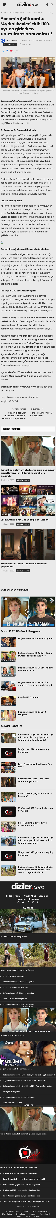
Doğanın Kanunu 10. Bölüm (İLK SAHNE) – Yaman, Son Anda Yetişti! (35, 684)
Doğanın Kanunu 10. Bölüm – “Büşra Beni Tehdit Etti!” (25, 1080)
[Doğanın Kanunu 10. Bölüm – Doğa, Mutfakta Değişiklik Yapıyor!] (8, 656)
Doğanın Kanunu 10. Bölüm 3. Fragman (19, 1097)
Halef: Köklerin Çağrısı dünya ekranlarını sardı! (32, 824)
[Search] (51, 4)
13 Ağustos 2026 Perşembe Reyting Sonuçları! (21, 1190)
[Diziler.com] (28, 4)
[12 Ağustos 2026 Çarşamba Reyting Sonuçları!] (8, 856)
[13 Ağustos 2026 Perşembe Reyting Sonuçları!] (8, 812)
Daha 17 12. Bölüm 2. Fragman (21, 631)
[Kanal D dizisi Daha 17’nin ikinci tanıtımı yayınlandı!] (28, 544)
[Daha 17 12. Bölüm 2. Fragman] (28, 612)
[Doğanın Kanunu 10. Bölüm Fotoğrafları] (28, 955)
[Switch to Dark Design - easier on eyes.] (47, 4)
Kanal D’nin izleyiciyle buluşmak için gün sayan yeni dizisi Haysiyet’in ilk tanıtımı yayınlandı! (36, 840)
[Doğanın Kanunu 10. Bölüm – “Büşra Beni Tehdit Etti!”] (8, 671)
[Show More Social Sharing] (17, 51)
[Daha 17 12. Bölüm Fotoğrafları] (28, 921)
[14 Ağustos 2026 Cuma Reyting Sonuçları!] (8, 753)
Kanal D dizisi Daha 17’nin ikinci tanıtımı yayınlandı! (24, 565)
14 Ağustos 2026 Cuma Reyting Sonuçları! (18, 1167)
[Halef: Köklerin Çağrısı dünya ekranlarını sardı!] (8, 826)
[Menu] (4, 4)
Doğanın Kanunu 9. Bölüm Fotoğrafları (18, 982)
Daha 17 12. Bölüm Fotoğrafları (13, 936)
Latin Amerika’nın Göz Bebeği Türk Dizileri (25, 519)
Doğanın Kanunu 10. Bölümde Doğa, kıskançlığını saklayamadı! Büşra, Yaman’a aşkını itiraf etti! (35, 870)
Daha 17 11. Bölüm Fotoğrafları (15, 976)
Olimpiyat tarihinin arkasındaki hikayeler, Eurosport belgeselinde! (14, 415)
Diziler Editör (12, 40)
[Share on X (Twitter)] (3, 51)
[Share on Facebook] (7, 51)
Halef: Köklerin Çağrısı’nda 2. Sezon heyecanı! (21, 1184)
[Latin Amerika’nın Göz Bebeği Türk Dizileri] (28, 500)
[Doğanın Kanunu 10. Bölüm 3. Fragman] (8, 715)
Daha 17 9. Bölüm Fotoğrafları (15, 999)
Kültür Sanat (10, 44)
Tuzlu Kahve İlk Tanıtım (12, 1103)
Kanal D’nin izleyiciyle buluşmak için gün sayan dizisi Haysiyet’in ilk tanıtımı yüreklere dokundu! (28, 473)
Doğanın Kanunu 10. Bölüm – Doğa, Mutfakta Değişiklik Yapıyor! (35, 654)
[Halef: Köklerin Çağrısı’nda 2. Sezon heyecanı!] (8, 797)
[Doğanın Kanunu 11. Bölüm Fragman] (8, 642)
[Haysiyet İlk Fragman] (8, 701)
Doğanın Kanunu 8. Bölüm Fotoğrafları (18, 993)
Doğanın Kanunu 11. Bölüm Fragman (35, 638)
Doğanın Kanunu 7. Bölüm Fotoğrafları (18, 1004)
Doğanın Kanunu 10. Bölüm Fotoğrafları (17, 970)
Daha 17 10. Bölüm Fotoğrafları (15, 987)
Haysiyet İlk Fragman (28, 697)
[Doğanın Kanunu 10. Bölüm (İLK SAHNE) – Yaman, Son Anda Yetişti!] (8, 686)
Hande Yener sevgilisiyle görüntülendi (42, 414)
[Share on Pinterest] (11, 51)
